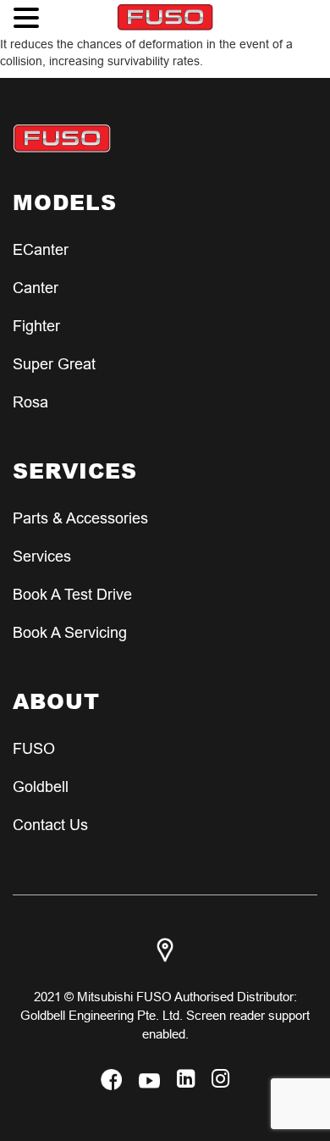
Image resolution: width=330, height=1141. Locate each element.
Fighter (36, 326)
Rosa (30, 402)
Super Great (54, 364)
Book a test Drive (72, 594)
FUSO (34, 748)
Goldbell (41, 786)
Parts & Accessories (80, 518)
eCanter (41, 249)
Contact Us (50, 825)
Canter (35, 287)
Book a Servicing (70, 632)
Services (42, 556)
